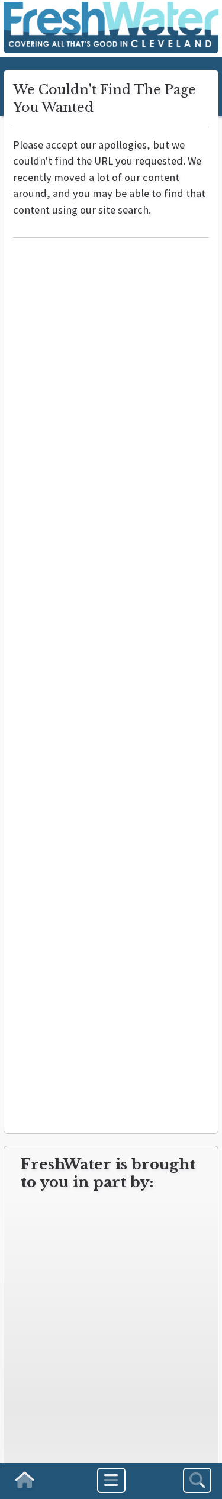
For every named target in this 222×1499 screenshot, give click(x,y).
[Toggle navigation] (111, 1480)
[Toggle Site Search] (197, 1480)
